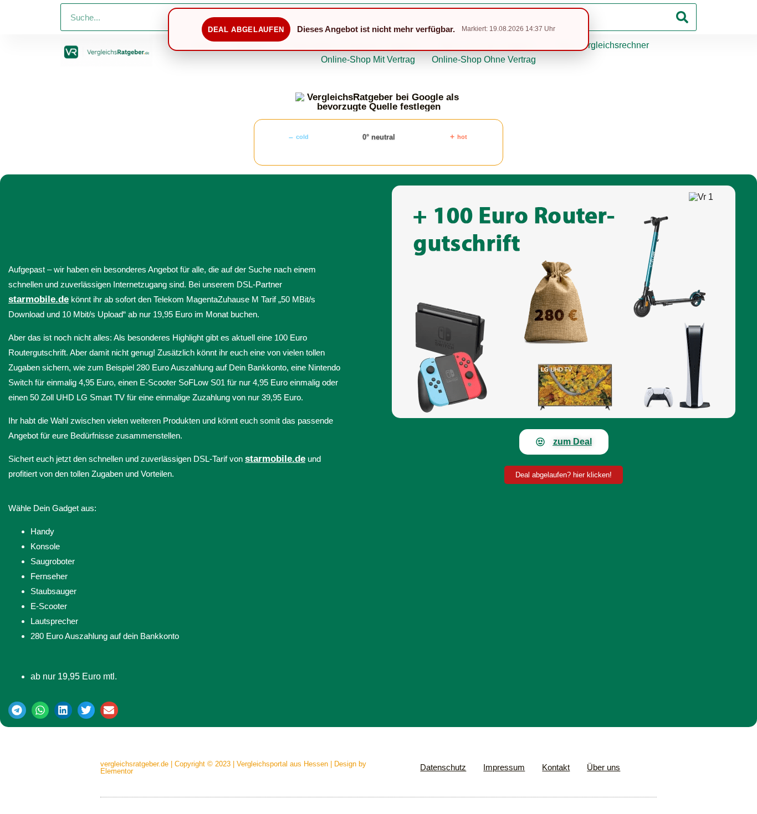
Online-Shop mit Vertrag (368, 59)
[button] (17, 710)
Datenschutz (443, 767)
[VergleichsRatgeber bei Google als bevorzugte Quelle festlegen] (378, 101)
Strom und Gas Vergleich (488, 45)
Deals (202, 45)
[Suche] (682, 17)
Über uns (603, 767)
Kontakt (556, 767)
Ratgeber (249, 45)
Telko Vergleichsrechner (601, 45)
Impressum (504, 767)
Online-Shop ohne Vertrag (484, 59)
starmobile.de (38, 299)
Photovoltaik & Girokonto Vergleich (352, 45)
